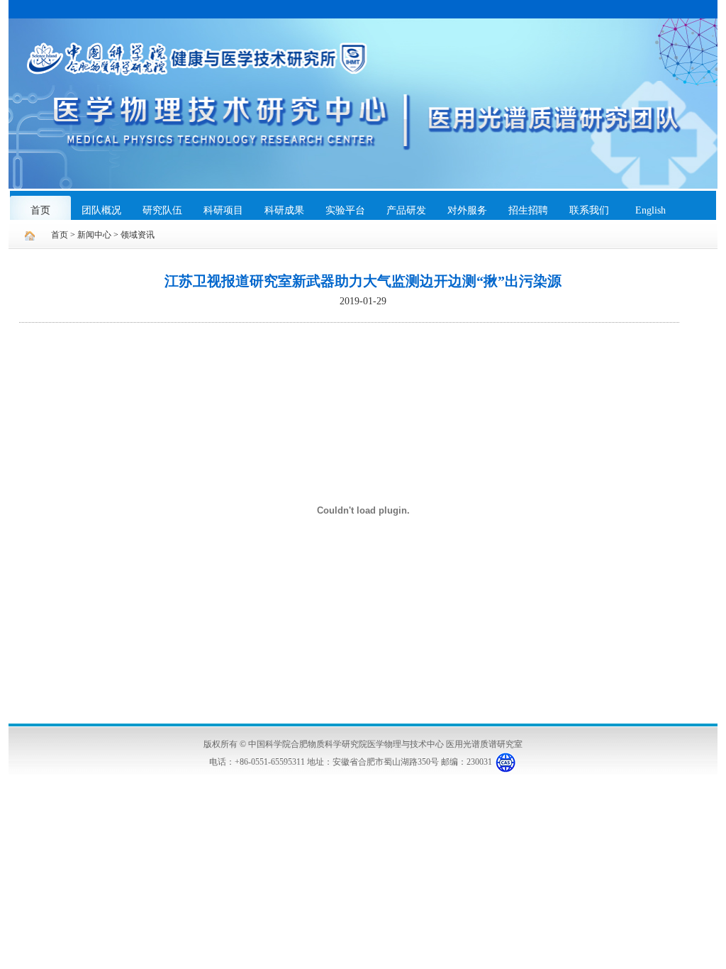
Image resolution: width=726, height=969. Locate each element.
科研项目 (223, 210)
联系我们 (589, 210)
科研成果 (284, 210)
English (650, 210)
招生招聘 (528, 210)
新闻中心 (94, 235)
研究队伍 (162, 210)
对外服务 (467, 210)
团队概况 (101, 210)
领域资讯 (138, 235)
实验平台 (345, 210)
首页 (40, 210)
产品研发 (406, 210)
